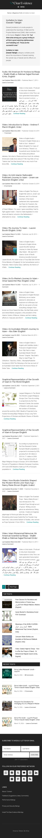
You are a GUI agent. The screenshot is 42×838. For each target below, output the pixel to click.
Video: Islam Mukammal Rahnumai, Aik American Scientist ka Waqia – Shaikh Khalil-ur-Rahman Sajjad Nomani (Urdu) (19, 535)
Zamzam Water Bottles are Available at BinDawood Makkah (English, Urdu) (26, 639)
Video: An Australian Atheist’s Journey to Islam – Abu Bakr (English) (20, 330)
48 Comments (29, 675)
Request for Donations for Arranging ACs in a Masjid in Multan (26, 703)
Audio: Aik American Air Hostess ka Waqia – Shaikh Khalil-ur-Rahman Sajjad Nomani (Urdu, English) (21, 74)
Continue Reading (19, 113)
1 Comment (7, 133)
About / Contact (7, 791)
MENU (22, 7)
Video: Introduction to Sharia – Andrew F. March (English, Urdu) (20, 126)
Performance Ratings (8, 800)
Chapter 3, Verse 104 (22, 35)
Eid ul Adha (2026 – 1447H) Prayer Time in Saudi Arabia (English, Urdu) (27, 686)
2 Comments (8, 186)
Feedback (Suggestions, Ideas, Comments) (15, 796)
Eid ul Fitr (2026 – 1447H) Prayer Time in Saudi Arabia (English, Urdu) (27, 719)
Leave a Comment (7, 82)
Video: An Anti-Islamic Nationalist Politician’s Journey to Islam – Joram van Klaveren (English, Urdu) (20, 177)
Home (9, 13)
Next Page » (13, 587)
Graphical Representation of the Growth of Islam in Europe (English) (20, 431)
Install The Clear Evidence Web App (12, 812)
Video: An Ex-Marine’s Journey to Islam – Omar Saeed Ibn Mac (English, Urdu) (20, 279)
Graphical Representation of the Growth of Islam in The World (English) (20, 380)
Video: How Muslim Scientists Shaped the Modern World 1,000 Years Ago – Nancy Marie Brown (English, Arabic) (19, 482)
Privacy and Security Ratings (11, 806)
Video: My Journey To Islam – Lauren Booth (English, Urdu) (19, 229)
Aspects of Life (17, 13)
